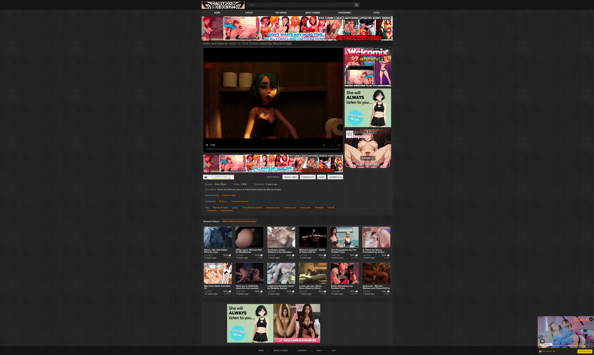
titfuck (331, 207)
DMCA (319, 350)
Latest (249, 13)
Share (322, 177)
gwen (235, 207)
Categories (344, 13)
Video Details (273, 177)
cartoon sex (290, 207)
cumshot (211, 210)
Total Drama (226, 210)
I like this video (205, 177)
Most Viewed (313, 13)
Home (217, 13)
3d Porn (223, 201)
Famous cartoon (240, 201)
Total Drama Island (252, 207)
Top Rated (281, 13)
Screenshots (307, 177)
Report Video (290, 177)
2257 (334, 350)
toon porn (305, 207)
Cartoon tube (229, 195)
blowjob (319, 207)
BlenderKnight (220, 207)
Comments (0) (335, 177)
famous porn (273, 207)
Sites (377, 13)
